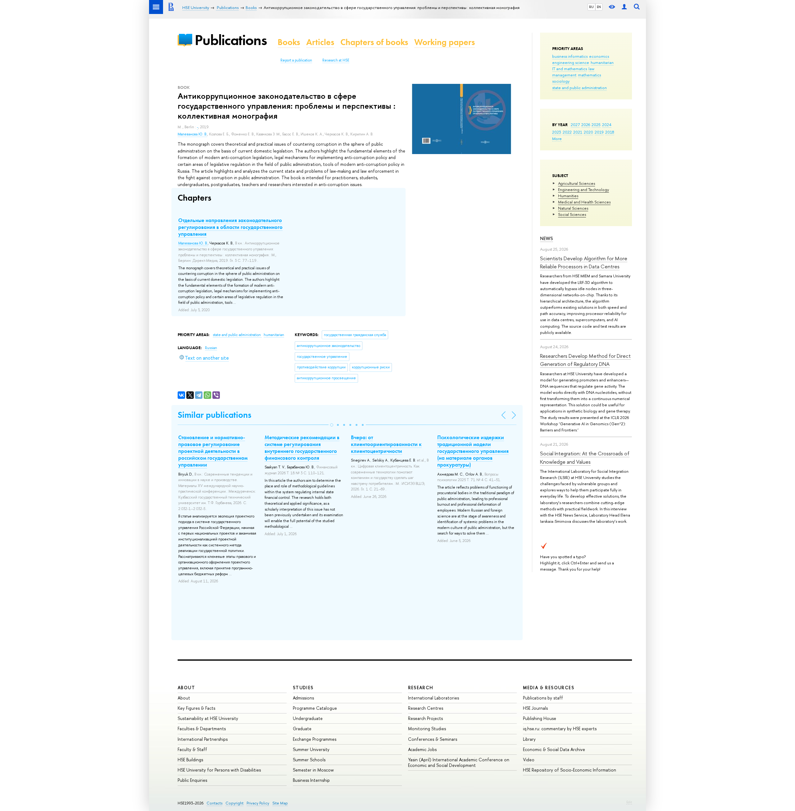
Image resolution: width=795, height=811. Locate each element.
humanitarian (602, 62)
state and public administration (579, 87)
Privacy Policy (258, 803)
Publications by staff (543, 698)
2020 (588, 132)
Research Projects (425, 718)
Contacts (214, 803)
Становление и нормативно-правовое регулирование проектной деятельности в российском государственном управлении (213, 451)
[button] (332, 425)
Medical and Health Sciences (584, 202)
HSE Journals (535, 708)
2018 (609, 132)
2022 (567, 132)
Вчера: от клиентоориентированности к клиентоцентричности (386, 444)
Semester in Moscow (313, 770)
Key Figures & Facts (196, 708)
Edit (629, 802)
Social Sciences (572, 214)
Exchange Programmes (314, 739)
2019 (599, 132)
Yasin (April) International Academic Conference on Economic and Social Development (458, 762)
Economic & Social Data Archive (554, 749)
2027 (575, 124)
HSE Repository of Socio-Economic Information (569, 770)
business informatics (570, 56)
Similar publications (214, 414)
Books (289, 42)
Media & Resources (548, 687)
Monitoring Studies (427, 728)
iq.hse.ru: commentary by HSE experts (560, 728)
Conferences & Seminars (432, 739)
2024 (606, 124)
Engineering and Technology (583, 189)
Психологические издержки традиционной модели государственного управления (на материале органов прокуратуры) (473, 451)
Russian (211, 347)
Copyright (234, 803)
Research (421, 687)
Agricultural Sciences (576, 183)
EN (599, 7)
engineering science (570, 62)
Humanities (568, 195)
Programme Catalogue (315, 708)
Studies (303, 687)
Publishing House (539, 718)
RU (591, 7)
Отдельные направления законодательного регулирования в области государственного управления (230, 227)
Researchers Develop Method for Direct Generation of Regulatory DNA (585, 359)
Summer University (311, 749)
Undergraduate (308, 718)
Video (528, 760)
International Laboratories (433, 698)
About (186, 687)
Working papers (444, 42)
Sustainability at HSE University (208, 718)
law (591, 68)
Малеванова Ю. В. (192, 134)
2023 (556, 132)
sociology (561, 81)
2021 (577, 132)
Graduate (302, 728)
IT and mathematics (569, 68)
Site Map (280, 803)
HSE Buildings (190, 760)
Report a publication (296, 60)
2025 (596, 124)
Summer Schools (309, 760)
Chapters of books (374, 42)
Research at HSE (335, 60)
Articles (320, 42)
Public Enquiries (192, 780)
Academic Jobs (422, 749)
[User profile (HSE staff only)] (624, 7)
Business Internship (311, 780)
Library (529, 739)
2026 (585, 124)
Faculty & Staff (192, 749)
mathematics (589, 75)
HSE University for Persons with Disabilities (219, 770)
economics (599, 56)
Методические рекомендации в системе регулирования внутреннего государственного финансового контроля (302, 447)
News (546, 238)
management (564, 75)
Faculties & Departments (202, 728)
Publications (231, 39)
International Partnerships (203, 739)
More (557, 138)
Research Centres (425, 708)
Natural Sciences (573, 208)
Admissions (303, 698)
